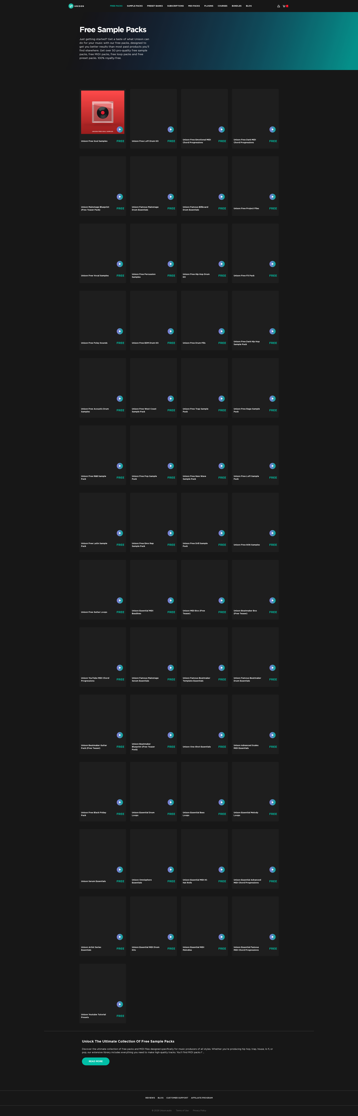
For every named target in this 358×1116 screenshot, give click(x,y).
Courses (222, 6)
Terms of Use (182, 1111)
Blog (249, 6)
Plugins (208, 6)
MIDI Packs (194, 6)
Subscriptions (175, 6)
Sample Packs (135, 6)
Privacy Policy (199, 1111)
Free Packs (116, 6)
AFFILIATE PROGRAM (202, 1098)
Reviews (150, 1098)
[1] (284, 6)
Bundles (237, 6)
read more (96, 1061)
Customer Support (177, 1098)
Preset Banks (155, 6)
